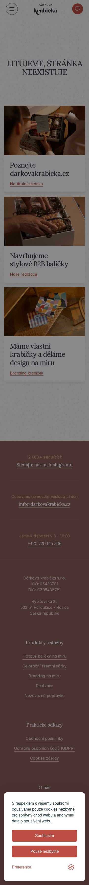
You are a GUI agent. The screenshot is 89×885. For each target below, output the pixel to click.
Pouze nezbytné (44, 851)
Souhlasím (44, 836)
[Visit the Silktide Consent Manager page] (71, 867)
